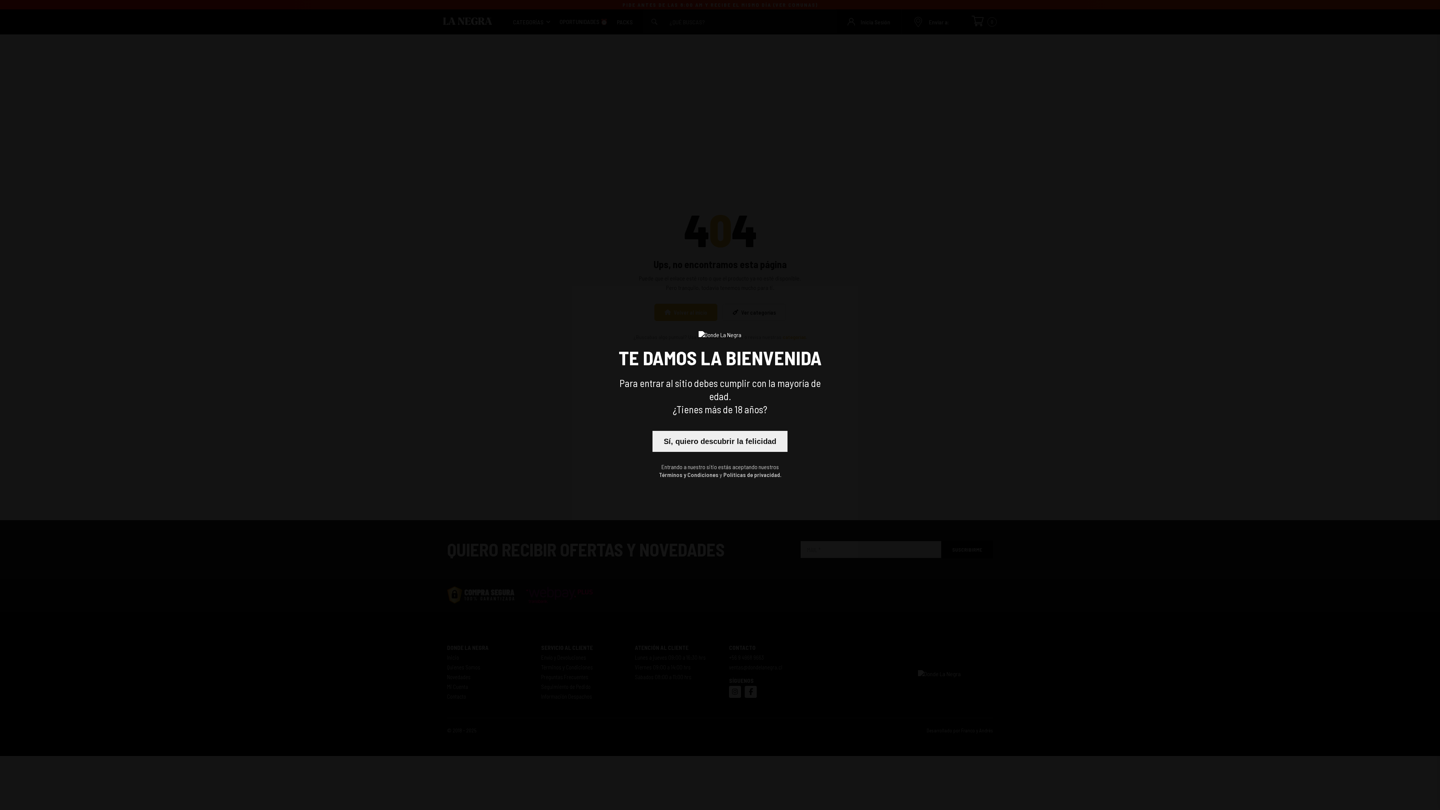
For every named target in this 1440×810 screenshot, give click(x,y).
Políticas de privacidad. (752, 474)
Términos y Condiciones (688, 474)
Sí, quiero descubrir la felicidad (720, 441)
